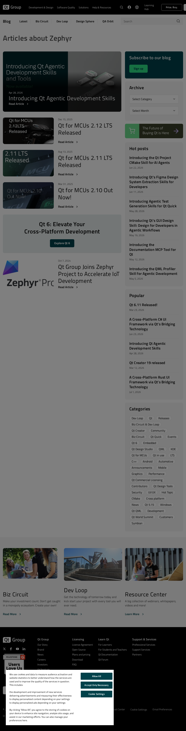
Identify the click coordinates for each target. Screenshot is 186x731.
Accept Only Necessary (96, 685)
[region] (60, 697)
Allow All (96, 676)
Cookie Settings (96, 694)
